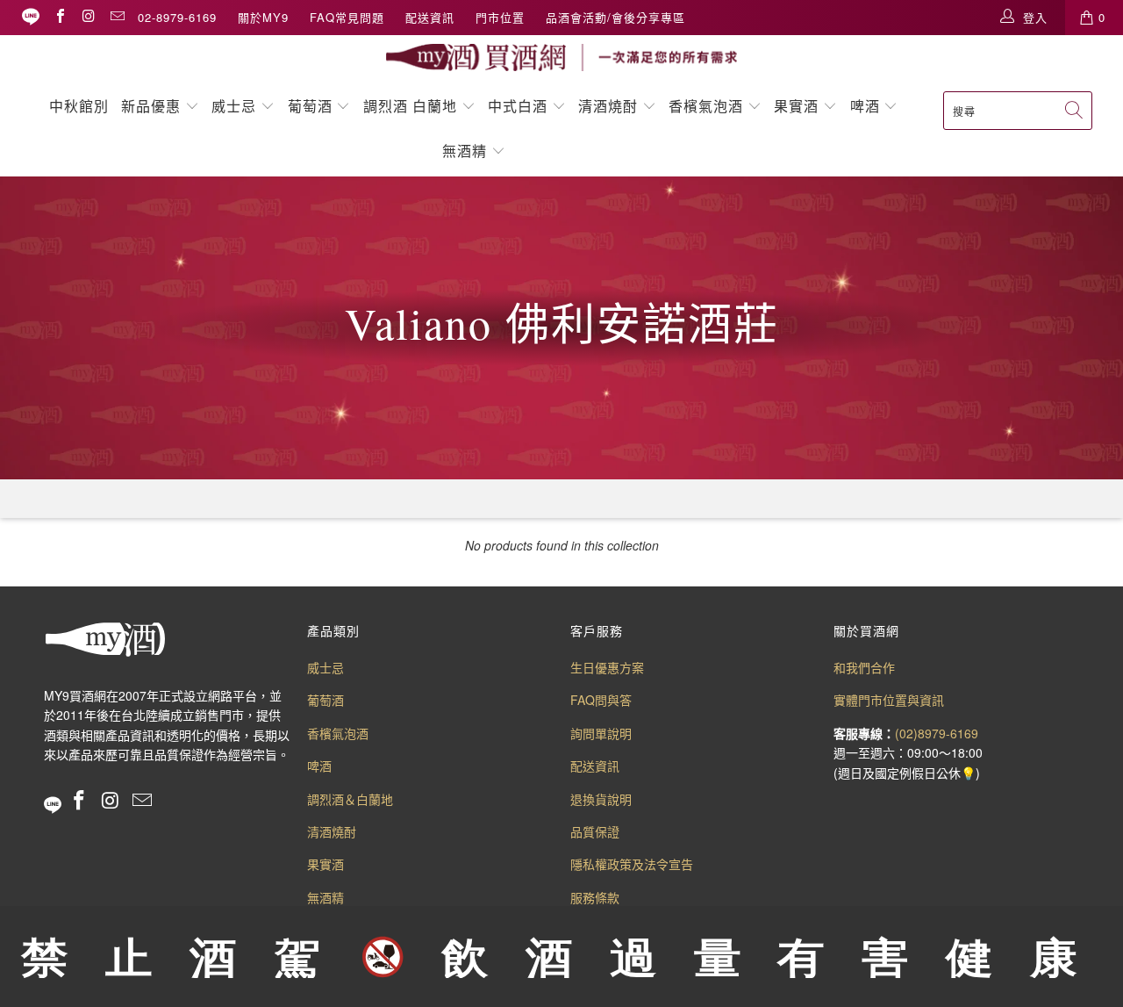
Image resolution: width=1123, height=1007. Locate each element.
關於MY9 (263, 17)
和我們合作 (864, 667)
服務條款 (594, 897)
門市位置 (500, 17)
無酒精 (466, 150)
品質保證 (594, 831)
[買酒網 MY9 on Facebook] (60, 17)
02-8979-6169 (177, 17)
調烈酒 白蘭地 (410, 106)
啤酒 (865, 106)
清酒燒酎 (608, 106)
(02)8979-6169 (936, 733)
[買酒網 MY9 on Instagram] (88, 17)
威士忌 (233, 106)
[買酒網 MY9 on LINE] (30, 17)
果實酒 (796, 106)
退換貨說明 (601, 799)
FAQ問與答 (601, 699)
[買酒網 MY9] (561, 57)
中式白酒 (520, 106)
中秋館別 (79, 106)
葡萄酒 (310, 106)
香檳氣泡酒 (706, 106)
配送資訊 (429, 17)
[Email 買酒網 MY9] (117, 17)
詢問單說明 (601, 733)
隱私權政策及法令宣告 (631, 864)
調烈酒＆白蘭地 (350, 799)
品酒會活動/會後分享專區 (615, 17)
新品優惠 (151, 106)
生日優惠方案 (607, 667)
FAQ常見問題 (347, 17)
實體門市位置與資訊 (888, 699)
